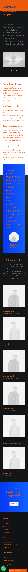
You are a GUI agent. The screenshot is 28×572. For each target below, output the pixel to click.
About (7, 524)
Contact (7, 532)
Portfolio (7, 529)
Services (7, 526)
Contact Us (14, 503)
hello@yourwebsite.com (10, 558)
